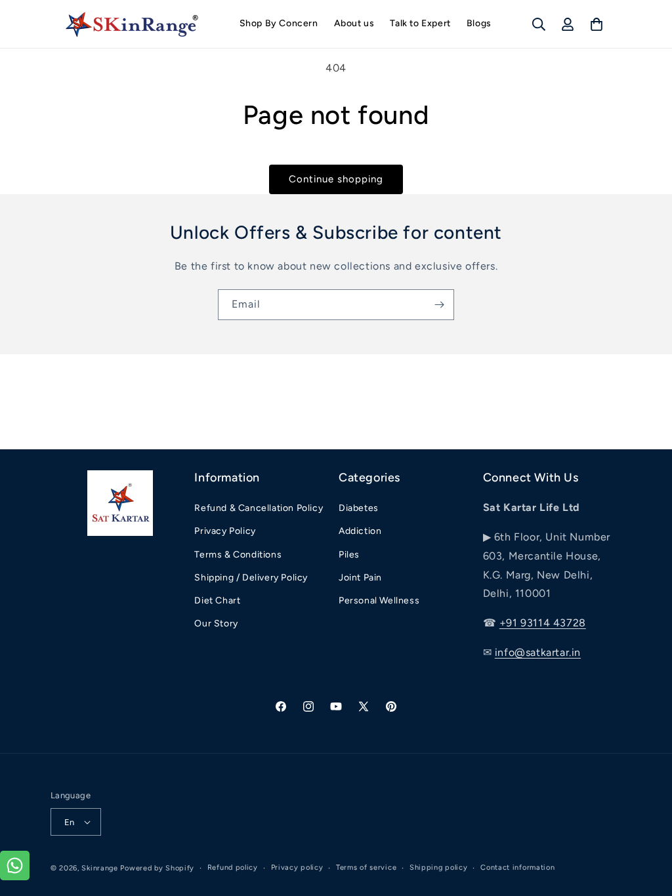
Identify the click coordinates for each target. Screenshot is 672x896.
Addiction (360, 531)
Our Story (216, 623)
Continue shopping (336, 179)
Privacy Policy (224, 531)
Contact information (517, 867)
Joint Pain (360, 577)
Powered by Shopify (157, 868)
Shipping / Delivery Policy (251, 577)
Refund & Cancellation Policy (258, 508)
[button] (538, 24)
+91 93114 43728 (542, 623)
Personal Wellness (379, 600)
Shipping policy (439, 867)
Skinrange (100, 868)
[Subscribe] (439, 304)
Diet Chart (217, 600)
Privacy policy (297, 867)
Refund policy (232, 867)
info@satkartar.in (538, 652)
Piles (349, 554)
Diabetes (359, 508)
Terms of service (366, 867)
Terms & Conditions (238, 554)
